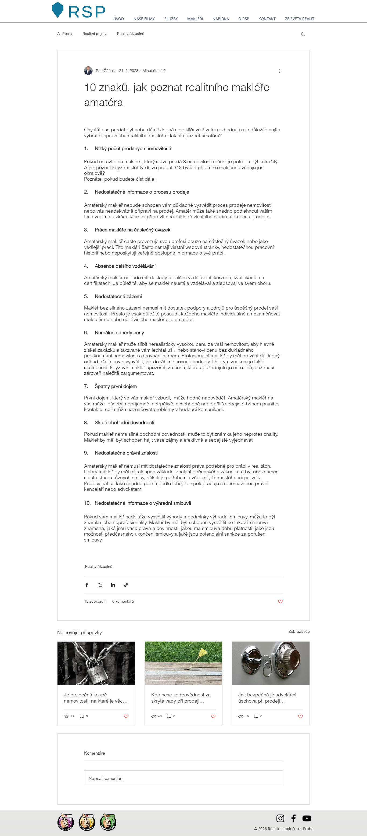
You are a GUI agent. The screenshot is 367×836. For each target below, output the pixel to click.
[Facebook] (293, 818)
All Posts (64, 33)
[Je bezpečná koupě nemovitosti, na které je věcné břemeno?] (96, 663)
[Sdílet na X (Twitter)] (99, 584)
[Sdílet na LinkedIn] (113, 584)
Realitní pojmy (94, 33)
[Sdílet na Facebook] (86, 584)
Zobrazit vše (299, 631)
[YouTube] (306, 818)
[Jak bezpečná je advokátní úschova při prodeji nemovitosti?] (271, 663)
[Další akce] (279, 70)
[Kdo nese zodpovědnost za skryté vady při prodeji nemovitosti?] (183, 663)
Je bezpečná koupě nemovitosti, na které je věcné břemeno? (96, 698)
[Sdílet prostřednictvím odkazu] (126, 584)
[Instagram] (280, 818)
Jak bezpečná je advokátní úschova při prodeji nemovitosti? (267, 698)
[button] (302, 34)
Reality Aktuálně (130, 33)
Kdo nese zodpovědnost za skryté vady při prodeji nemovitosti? (181, 698)
